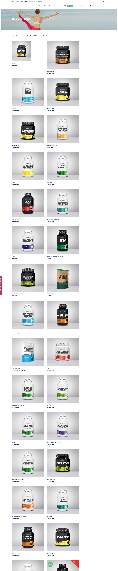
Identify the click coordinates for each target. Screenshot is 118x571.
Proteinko (62, 276)
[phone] (105, 1)
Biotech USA (23, 50)
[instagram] (103, 1)
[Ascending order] (27, 35)
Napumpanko (62, 54)
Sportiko (28, 50)
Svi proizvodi (32, 50)
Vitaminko (33, 91)
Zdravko (33, 165)
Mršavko (28, 202)
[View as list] (46, 35)
